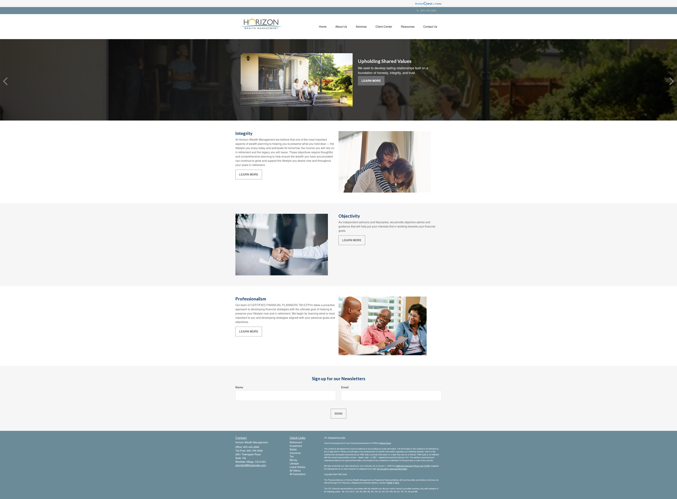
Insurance (295, 453)
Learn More (371, 81)
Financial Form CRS (336, 437)
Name (239, 387)
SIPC (397, 482)
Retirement (296, 442)
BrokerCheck (385, 443)
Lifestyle (294, 463)
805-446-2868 (428, 10)
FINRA (389, 482)
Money (293, 460)
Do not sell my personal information (392, 468)
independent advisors (356, 222)
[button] (341, 26)
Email (345, 387)
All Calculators (298, 474)
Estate (293, 449)
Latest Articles (297, 467)
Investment (296, 446)
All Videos (295, 470)
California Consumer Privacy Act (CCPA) (412, 465)
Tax (292, 456)
